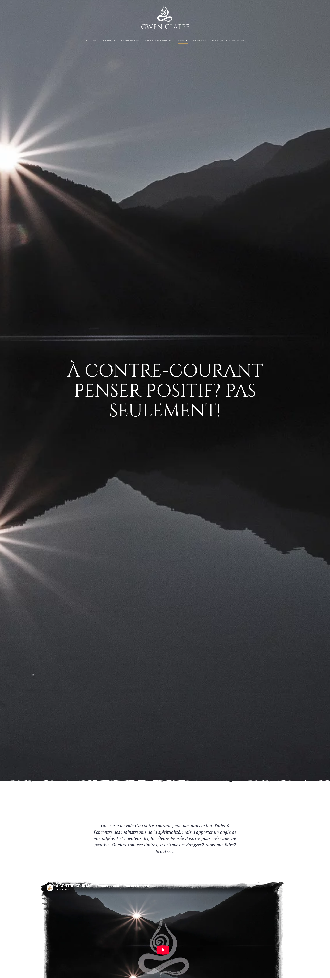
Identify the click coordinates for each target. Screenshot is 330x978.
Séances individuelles (228, 40)
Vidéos (183, 40)
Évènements (130, 40)
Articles (199, 40)
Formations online (158, 40)
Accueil (91, 40)
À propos (108, 40)
